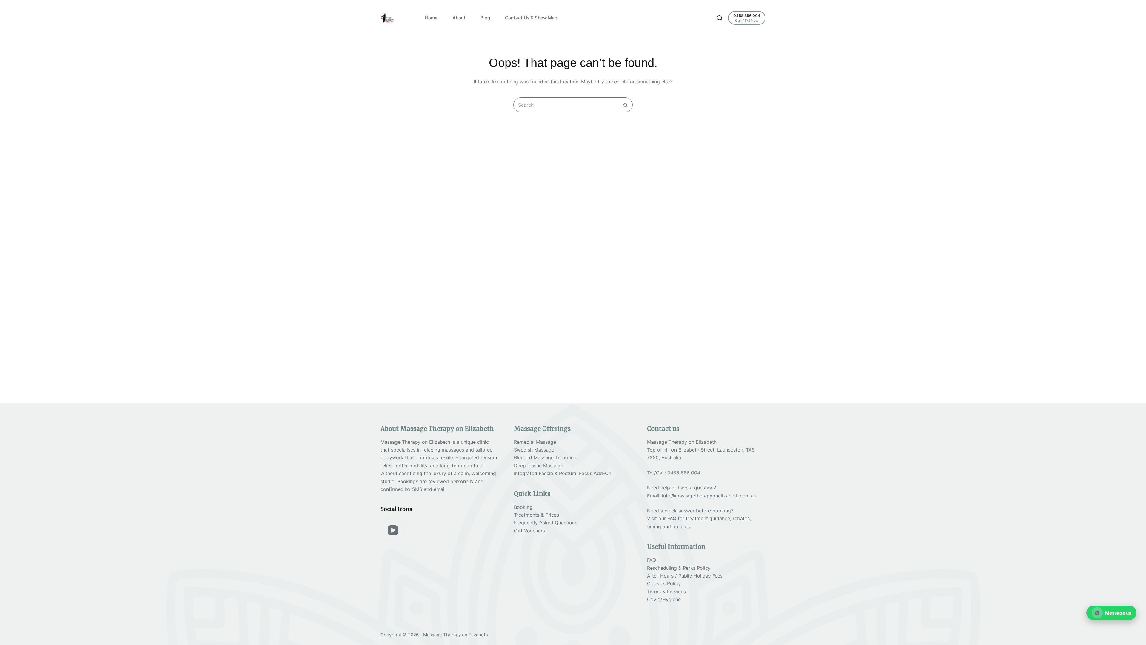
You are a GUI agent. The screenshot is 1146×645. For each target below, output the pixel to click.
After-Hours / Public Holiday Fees (685, 576)
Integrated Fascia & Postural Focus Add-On (562, 473)
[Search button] (625, 105)
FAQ (671, 518)
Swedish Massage (534, 450)
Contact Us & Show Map (531, 18)
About (459, 18)
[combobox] (566, 104)
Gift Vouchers (529, 531)
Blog (485, 18)
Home (431, 18)
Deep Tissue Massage (538, 466)
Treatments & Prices (536, 515)
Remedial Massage (535, 442)
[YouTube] (393, 530)
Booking (523, 507)
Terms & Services (666, 592)
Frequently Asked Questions (545, 523)
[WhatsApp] (1111, 613)
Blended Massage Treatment (546, 457)
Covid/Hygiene (664, 599)
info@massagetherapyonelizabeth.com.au (709, 496)
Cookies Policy (664, 583)
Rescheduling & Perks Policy (679, 568)
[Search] (719, 18)
